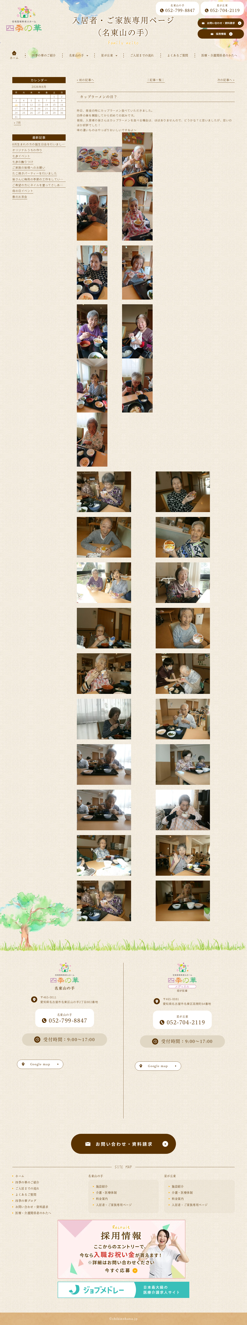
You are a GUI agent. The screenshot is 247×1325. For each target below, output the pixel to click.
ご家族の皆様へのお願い (28, 167)
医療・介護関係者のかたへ (33, 1213)
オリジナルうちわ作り (27, 150)
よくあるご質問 (25, 1194)
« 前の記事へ (85, 80)
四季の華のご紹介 (27, 1182)
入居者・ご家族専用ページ (114, 1204)
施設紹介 (102, 1186)
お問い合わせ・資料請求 (31, 1206)
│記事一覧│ (156, 80)
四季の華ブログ (25, 1200)
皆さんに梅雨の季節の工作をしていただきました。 (46, 179)
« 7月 (17, 122)
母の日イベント (22, 191)
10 (16, 104)
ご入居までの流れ (27, 1188)
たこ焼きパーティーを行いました (34, 173)
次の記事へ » (226, 80)
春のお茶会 (19, 197)
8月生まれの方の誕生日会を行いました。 (40, 144)
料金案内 (102, 1198)
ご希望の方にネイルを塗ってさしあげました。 (43, 185)
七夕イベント (21, 156)
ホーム (19, 1176)
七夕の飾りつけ (22, 162)
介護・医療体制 (106, 1192)
